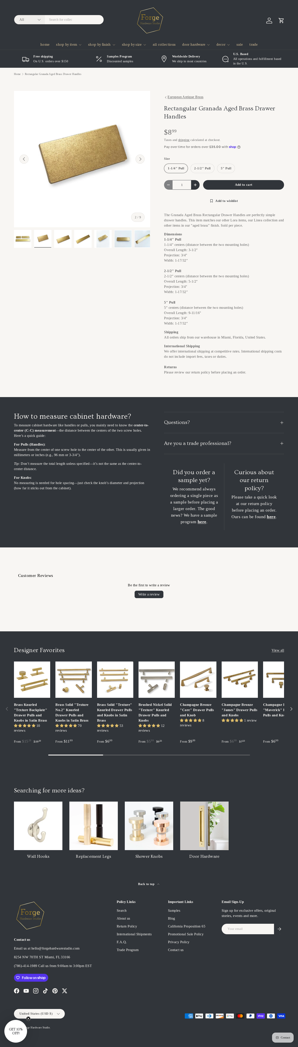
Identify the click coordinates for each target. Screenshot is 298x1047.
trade (253, 45)
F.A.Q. (122, 942)
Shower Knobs (149, 856)
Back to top (147, 884)
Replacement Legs (93, 856)
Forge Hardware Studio (36, 1027)
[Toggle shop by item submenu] (80, 44)
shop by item (66, 45)
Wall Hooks (38, 856)
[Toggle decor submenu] (228, 44)
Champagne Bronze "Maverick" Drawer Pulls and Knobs (279, 710)
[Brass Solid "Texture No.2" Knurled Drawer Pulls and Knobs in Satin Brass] (73, 680)
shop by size (132, 45)
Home (17, 74)
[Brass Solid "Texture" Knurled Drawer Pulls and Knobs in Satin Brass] (115, 680)
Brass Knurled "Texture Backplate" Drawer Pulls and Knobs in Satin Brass (30, 712)
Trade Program (128, 950)
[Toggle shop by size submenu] (144, 44)
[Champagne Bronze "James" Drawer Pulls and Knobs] (240, 680)
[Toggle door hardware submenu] (208, 44)
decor (220, 45)
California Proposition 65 (186, 926)
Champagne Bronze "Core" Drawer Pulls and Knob (197, 710)
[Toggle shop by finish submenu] (113, 44)
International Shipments (134, 934)
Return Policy (127, 926)
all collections (164, 45)
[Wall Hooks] (38, 826)
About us (123, 918)
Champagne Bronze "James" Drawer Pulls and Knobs (239, 710)
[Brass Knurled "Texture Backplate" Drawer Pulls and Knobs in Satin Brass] (32, 680)
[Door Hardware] (204, 826)
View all (278, 650)
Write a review (149, 594)
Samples (174, 910)
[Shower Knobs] (149, 826)
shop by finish (99, 45)
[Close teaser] (28, 1018)
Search (122, 910)
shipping (184, 140)
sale (239, 45)
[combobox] (59, 19)
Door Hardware (204, 856)
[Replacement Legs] (93, 826)
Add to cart (243, 184)
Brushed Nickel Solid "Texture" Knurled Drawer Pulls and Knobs (155, 712)
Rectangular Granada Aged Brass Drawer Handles (53, 74)
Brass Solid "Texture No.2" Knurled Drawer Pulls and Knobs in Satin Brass (72, 712)
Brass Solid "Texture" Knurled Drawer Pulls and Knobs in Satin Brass (114, 712)
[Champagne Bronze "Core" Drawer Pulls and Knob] (198, 680)
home (45, 45)
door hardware (193, 45)
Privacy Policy (179, 942)
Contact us (176, 950)
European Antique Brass (186, 97)
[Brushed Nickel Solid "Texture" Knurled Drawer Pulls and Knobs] (157, 680)
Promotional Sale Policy (186, 934)
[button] (281, 20)
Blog (171, 918)
